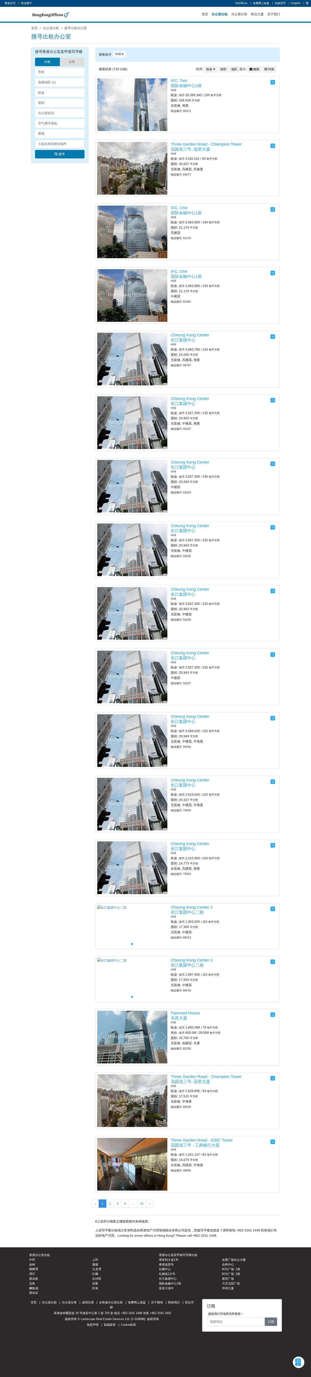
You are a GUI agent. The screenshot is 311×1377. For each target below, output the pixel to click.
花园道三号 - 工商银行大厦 (195, 1145)
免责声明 (93, 1324)
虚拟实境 (88, 1302)
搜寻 (61, 154)
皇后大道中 (166, 1288)
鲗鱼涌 (33, 1288)
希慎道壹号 (166, 1264)
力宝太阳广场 (231, 1283)
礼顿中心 (165, 1269)
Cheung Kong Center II (192, 907)
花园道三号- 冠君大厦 (190, 149)
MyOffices (241, 3)
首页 (205, 14)
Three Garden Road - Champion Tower (206, 144)
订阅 (271, 1321)
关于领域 (157, 1302)
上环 (95, 1259)
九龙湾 (96, 1269)
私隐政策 (110, 1324)
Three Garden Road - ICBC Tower (202, 1140)
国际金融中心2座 (186, 85)
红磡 (95, 1274)
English (296, 3)
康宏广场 (228, 1278)
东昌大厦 (179, 1018)
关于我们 (273, 14)
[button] (164, 105)
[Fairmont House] (132, 1037)
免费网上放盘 (261, 3)
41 (142, 1203)
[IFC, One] (132, 231)
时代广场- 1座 (231, 1269)
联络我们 (174, 1302)
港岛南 (33, 1278)
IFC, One (179, 208)
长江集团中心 (183, 340)
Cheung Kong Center (190, 335)
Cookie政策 (128, 1324)
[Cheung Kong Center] (132, 359)
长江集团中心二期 (187, 912)
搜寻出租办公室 (75, 28)
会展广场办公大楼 (234, 1259)
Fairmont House (185, 1013)
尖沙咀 (96, 1278)
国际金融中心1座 (186, 213)
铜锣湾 (33, 1269)
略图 (255, 69)
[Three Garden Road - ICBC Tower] (132, 1164)
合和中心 (228, 1264)
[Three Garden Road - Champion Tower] (132, 168)
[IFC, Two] (132, 104)
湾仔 (32, 1274)
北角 (32, 1283)
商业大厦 (257, 14)
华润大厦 (228, 1288)
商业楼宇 (26, 3)
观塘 (95, 1264)
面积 (223, 69)
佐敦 (95, 1283)
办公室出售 (239, 14)
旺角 (95, 1288)
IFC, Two (179, 80)
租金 (209, 69)
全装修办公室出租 (111, 1302)
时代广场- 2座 (231, 1274)
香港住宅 (10, 3)
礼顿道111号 (167, 1274)
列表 (270, 69)
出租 (47, 62)
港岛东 (33, 1292)
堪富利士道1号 (168, 1259)
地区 (234, 69)
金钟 (32, 1264)
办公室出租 (220, 14)
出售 (72, 62)
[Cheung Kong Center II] (111, 907)
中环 (118, 54)
